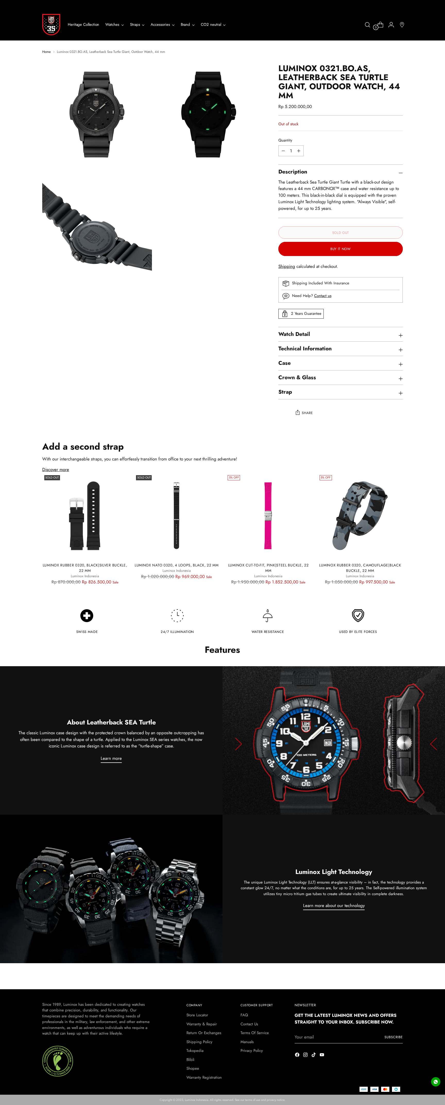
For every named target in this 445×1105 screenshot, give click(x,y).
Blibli (190, 1059)
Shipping (286, 266)
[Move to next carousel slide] (398, 979)
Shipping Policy (199, 1042)
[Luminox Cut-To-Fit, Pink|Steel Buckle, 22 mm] (268, 515)
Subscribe (393, 1037)
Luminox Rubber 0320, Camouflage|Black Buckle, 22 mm (360, 568)
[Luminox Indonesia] (51, 24)
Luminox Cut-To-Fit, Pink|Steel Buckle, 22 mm (268, 568)
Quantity (285, 140)
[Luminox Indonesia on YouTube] (322, 1055)
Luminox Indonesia (196, 1100)
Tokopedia (194, 1050)
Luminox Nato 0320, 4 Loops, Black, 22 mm (177, 565)
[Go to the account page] (389, 25)
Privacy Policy (252, 1050)
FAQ (244, 1015)
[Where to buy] (400, 25)
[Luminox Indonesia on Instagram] (306, 1055)
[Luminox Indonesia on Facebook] (298, 1055)
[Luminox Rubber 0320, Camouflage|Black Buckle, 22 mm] (360, 515)
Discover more (55, 469)
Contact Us (249, 1024)
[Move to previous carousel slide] (386, 979)
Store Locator (197, 1015)
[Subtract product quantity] (298, 151)
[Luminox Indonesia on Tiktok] (314, 1055)
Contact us (322, 296)
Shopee (192, 1068)
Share (307, 412)
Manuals (247, 1042)
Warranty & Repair (201, 1024)
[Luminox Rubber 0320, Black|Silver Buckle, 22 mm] (84, 515)
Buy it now (340, 248)
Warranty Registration (204, 1077)
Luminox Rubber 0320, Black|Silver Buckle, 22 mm (85, 568)
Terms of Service (255, 1033)
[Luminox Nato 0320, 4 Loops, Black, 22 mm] (176, 515)
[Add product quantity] (283, 151)
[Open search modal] (367, 25)
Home (46, 51)
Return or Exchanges (203, 1033)
